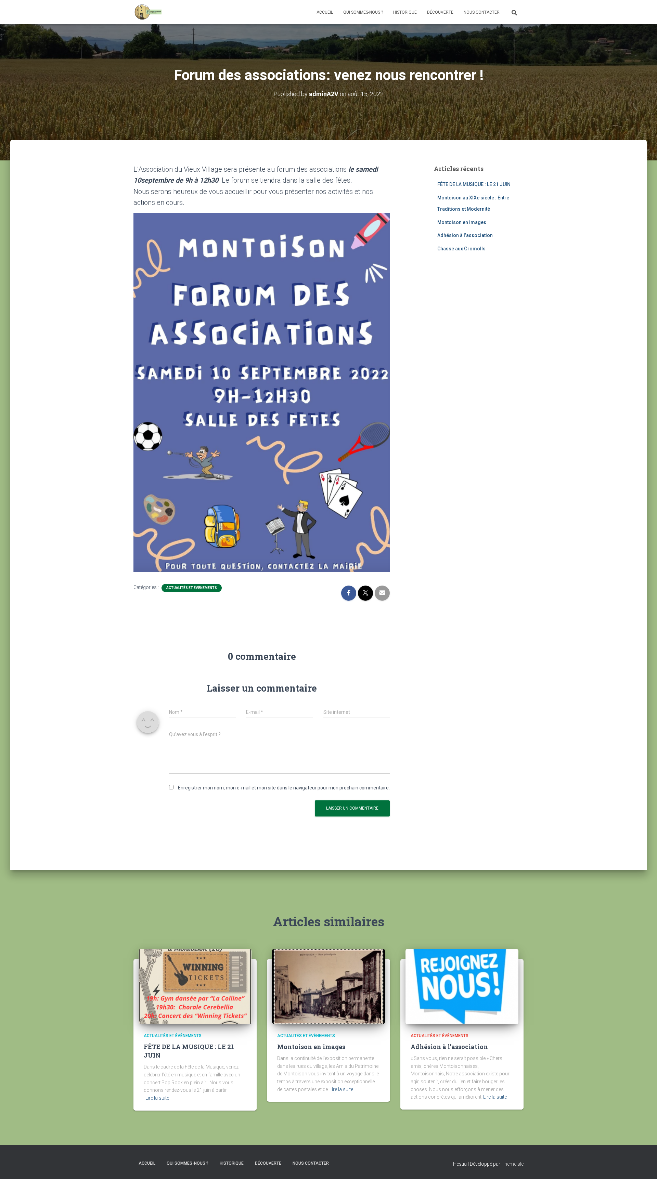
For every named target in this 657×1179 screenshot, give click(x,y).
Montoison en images (461, 222)
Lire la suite (157, 1098)
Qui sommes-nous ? (363, 12)
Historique (405, 12)
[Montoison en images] (328, 985)
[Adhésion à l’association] (461, 985)
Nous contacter (482, 12)
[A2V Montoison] (147, 12)
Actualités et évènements (191, 588)
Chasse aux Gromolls (461, 248)
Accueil (325, 12)
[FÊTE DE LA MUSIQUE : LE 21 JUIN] (195, 985)
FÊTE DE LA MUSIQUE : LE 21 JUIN (474, 184)
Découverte (440, 12)
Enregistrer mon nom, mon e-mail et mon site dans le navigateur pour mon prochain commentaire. (284, 787)
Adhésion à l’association (465, 235)
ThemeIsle (512, 1164)
